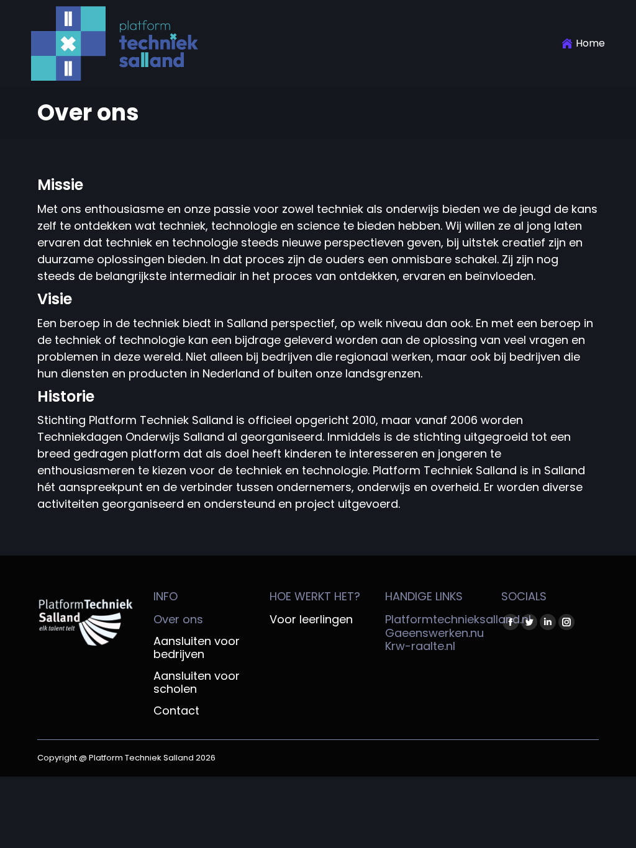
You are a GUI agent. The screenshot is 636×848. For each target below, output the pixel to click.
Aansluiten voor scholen (196, 682)
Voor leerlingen (311, 619)
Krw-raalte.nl (420, 646)
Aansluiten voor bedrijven (196, 647)
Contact (176, 711)
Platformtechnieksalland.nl (458, 619)
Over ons (178, 619)
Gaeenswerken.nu (434, 633)
